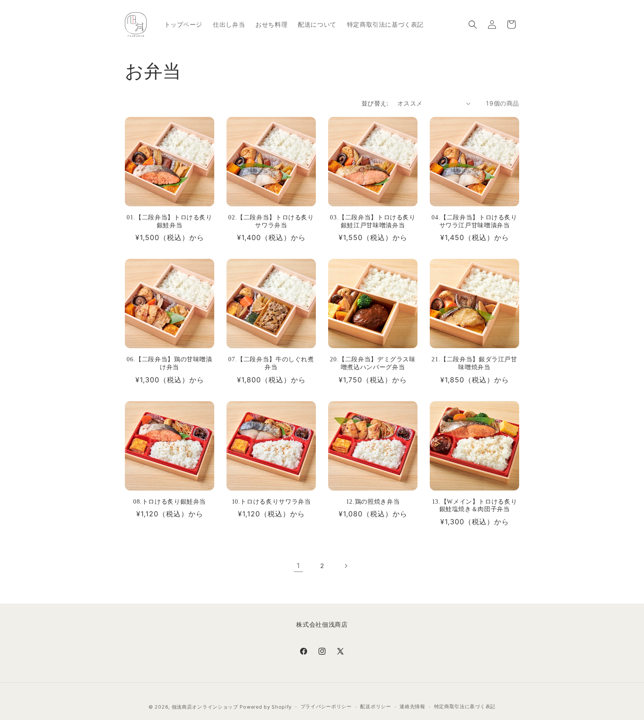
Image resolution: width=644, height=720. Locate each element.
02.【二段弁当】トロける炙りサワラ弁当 (271, 221)
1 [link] (298, 565)
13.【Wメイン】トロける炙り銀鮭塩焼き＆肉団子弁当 (474, 505)
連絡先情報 (412, 706)
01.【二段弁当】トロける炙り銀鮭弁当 (169, 221)
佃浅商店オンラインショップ (205, 707)
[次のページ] (345, 565)
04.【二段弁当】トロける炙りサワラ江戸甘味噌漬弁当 (474, 221)
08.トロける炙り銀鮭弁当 (169, 501)
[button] (472, 24)
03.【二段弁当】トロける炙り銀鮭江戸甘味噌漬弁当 (372, 221)
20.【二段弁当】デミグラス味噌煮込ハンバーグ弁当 (372, 363)
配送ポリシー (375, 706)
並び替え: (375, 103)
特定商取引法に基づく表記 (464, 706)
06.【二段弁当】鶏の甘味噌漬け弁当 (169, 363)
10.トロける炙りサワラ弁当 (271, 501)
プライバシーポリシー (326, 706)
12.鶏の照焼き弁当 (373, 501)
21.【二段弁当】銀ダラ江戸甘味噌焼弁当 (474, 363)
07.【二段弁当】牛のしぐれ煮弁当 (271, 363)
